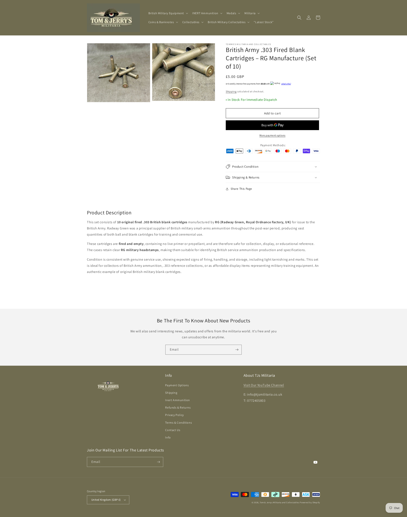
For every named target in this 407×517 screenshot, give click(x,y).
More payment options (272, 135)
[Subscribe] (236, 350)
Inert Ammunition (177, 400)
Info (168, 437)
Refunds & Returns (178, 407)
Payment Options (177, 385)
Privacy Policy (174, 415)
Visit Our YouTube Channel (264, 385)
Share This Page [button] (241, 189)
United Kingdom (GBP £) (106, 500)
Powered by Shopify (310, 502)
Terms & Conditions (178, 422)
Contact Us (172, 430)
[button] (168, 13)
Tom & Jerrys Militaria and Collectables (279, 502)
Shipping (231, 91)
